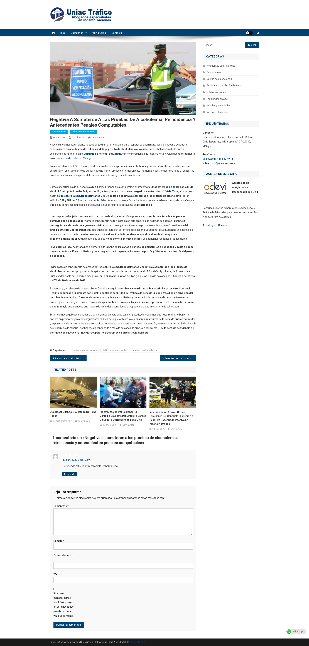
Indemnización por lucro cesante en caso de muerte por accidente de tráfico (179, 358)
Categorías (77, 32)
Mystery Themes (137, 642)
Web (55, 574)
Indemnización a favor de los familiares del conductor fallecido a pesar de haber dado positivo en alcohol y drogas (171, 418)
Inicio (63, 32)
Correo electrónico (63, 557)
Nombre (58, 540)
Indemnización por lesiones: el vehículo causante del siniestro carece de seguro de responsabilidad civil (123, 415)
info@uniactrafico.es (224, 163)
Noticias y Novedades (218, 105)
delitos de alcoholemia (114, 350)
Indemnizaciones (216, 92)
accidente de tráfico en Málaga (74, 158)
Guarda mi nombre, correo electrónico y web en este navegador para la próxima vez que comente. (64, 604)
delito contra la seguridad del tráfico (78, 195)
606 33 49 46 (226, 158)
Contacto (117, 32)
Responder (70, 474)
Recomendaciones (217, 112)
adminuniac (78, 137)
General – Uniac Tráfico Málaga (224, 85)
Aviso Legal (209, 225)
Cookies (222, 225)
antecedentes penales (85, 350)
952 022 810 (210, 158)
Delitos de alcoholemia (83, 131)
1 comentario (98, 137)
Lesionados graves (217, 98)
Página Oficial (98, 32)
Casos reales (59, 131)
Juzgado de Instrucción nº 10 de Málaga (157, 191)
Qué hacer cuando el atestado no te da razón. (73, 413)
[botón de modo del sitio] (249, 33)
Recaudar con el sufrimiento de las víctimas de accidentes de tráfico (71, 358)
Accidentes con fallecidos (221, 65)
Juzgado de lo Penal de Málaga (102, 153)
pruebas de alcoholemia (144, 350)
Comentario (61, 506)
